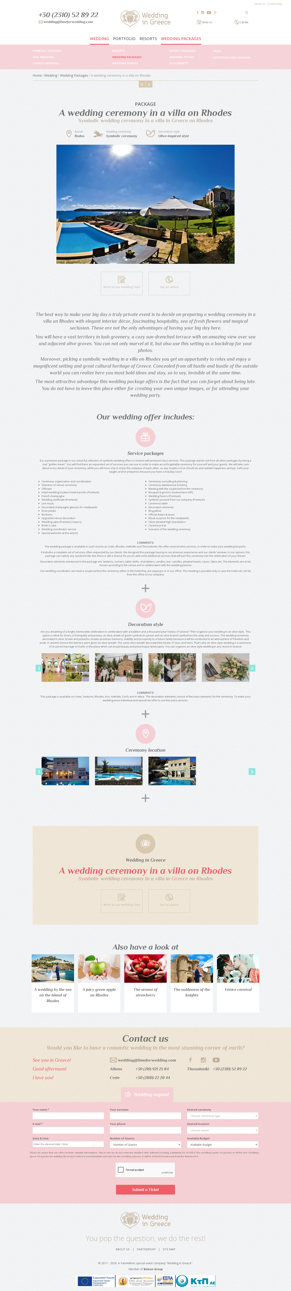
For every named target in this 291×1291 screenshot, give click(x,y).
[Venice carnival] (238, 968)
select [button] (96, 1144)
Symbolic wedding (47, 51)
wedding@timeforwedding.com (147, 1060)
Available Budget (198, 1138)
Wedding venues (125, 63)
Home (37, 75)
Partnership (275, 4)
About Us (259, 4)
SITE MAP (169, 1249)
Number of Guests (122, 1138)
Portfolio (124, 38)
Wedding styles (181, 57)
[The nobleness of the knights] (192, 968)
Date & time (40, 1138)
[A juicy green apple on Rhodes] (99, 968)
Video (217, 51)
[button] (69, 204)
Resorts (148, 38)
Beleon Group (153, 1269)
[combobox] (63, 1144)
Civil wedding (43, 57)
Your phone (118, 1124)
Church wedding (46, 63)
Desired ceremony (199, 1109)
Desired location (198, 1124)
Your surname (119, 1109)
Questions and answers (232, 57)
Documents (178, 63)
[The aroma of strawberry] (145, 968)
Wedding (99, 38)
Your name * (41, 1109)
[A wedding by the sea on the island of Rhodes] (53, 968)
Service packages (182, 51)
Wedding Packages (181, 38)
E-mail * (38, 1124)
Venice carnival (238, 989)
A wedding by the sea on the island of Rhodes (52, 995)
